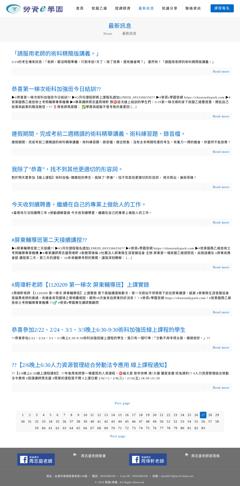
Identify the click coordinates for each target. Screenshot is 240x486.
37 (71, 421)
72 (127, 428)
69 (106, 428)
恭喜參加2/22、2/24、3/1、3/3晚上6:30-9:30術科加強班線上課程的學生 (99, 330)
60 (44, 428)
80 (182, 428)
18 (141, 415)
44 (120, 421)
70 (113, 428)
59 (37, 428)
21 (162, 415)
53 (182, 421)
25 (189, 415)
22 (168, 415)
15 (120, 415)
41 (99, 421)
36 (64, 421)
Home (108, 33)
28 (210, 415)
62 (57, 428)
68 (99, 428)
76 (155, 428)
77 (162, 428)
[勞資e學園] (34, 8)
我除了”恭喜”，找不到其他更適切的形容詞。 (67, 169)
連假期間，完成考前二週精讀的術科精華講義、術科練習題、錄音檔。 (99, 134)
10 (85, 415)
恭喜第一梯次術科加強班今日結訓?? (56, 89)
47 (141, 421)
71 (120, 428)
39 (85, 421)
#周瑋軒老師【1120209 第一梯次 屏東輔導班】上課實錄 (80, 285)
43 (113, 421)
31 (30, 421)
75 (148, 428)
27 (203, 415)
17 (134, 415)
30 (23, 421)
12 (99, 415)
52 (175, 421)
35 (57, 421)
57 (210, 421)
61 (50, 428)
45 (127, 421)
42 (106, 421)
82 (196, 428)
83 (203, 428)
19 (148, 415)
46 (134, 421)
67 (92, 428)
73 (134, 428)
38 (78, 421)
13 (106, 415)
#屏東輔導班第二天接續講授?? (49, 240)
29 (217, 415)
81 (189, 428)
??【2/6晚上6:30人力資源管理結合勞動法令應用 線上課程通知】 (91, 365)
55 (196, 421)
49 (155, 421)
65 (78, 428)
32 (37, 421)
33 (44, 421)
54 (189, 421)
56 (203, 421)
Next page (117, 436)
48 (148, 421)
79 (175, 428)
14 (113, 415)
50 (162, 421)
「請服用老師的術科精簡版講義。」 (57, 53)
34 (50, 421)
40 (92, 421)
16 (127, 415)
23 (175, 415)
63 (64, 428)
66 (85, 428)
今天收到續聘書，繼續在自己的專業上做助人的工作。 (79, 204)
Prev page (122, 403)
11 (92, 415)
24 (182, 415)
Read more (221, 71)
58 (217, 421)
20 (155, 415)
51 (168, 421)
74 (141, 428)
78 (168, 428)
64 (71, 428)
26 (196, 415)
